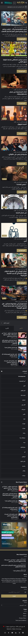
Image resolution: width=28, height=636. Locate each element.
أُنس (25, 241)
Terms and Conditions (21, 620)
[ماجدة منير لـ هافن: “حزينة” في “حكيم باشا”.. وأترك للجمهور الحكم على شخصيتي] (22, 335)
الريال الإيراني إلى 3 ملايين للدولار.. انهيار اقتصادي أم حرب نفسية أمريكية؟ (15, 273)
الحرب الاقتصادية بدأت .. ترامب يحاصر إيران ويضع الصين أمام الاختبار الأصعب (14, 30)
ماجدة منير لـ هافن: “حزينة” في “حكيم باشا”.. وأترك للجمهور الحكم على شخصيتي (9, 334)
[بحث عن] (26, 3)
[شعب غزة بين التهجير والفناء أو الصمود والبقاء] (22, 356)
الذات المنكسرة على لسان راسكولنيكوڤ (18, 92)
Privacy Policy (22, 618)
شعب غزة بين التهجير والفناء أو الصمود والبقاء (9, 355)
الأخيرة (7, 328)
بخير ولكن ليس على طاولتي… (17, 154)
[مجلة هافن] (14, 2)
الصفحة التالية (6, 323)
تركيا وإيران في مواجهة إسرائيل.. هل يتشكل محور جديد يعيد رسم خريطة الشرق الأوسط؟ (14, 305)
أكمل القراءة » (22, 39)
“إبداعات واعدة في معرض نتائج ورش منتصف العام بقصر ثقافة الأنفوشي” (9, 341)
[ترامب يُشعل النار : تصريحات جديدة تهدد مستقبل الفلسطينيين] (22, 363)
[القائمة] (2, 3)
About (24, 613)
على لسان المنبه (21, 212)
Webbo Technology (16, 629)
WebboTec (9, 629)
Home (24, 615)
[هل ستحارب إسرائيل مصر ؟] (22, 349)
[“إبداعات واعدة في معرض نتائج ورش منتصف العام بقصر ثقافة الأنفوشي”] (22, 342)
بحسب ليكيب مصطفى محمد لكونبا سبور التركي (15, 60)
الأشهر (21, 328)
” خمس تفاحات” (21, 184)
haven (24, 27)
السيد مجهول (22, 124)
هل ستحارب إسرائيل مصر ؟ (10, 347)
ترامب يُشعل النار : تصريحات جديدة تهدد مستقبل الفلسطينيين (10, 362)
